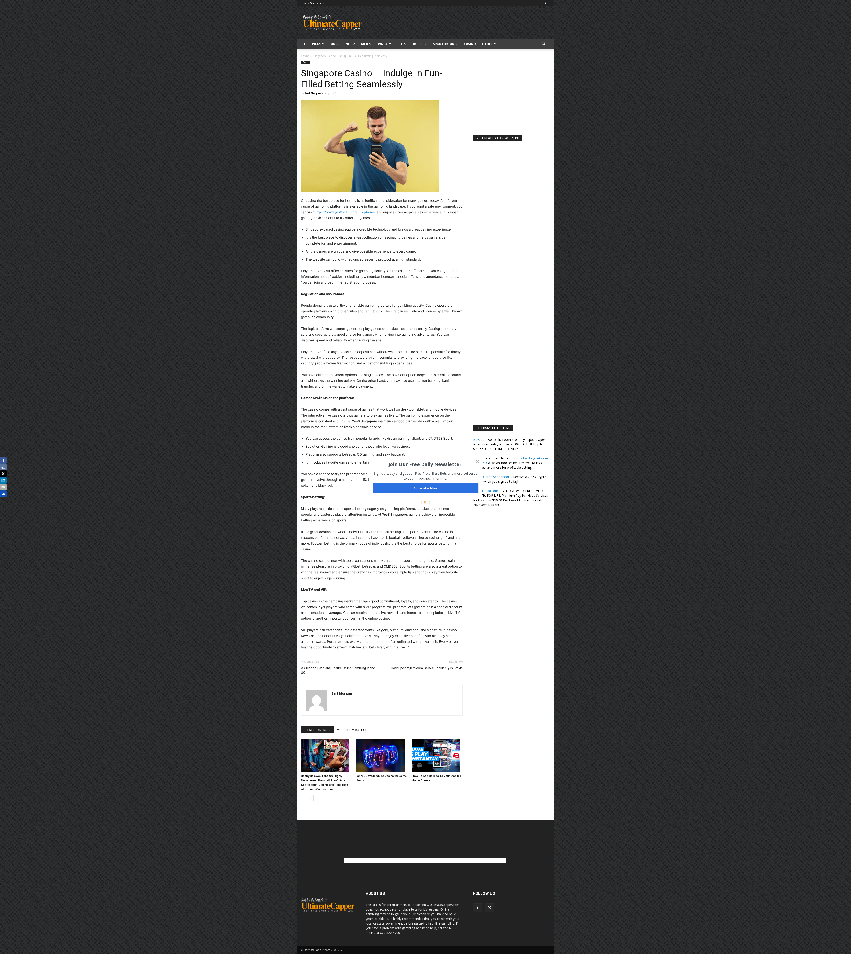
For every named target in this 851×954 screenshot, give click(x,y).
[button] (425, 464)
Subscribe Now (426, 488)
